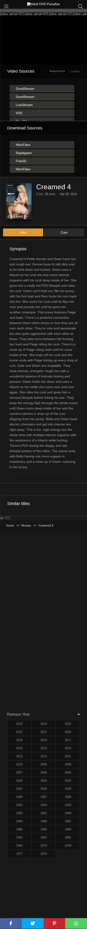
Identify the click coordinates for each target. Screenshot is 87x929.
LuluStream (24, 105)
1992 (19, 813)
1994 (43, 805)
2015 (43, 748)
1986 (19, 829)
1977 (19, 853)
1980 (19, 845)
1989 (19, 821)
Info (23, 232)
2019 (19, 740)
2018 (43, 740)
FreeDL (21, 161)
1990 (68, 813)
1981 (68, 837)
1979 (43, 845)
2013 (19, 756)
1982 (43, 837)
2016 (19, 748)
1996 (68, 797)
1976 (43, 853)
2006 (43, 772)
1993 (68, 805)
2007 (19, 772)
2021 (43, 732)
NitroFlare (22, 145)
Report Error (57, 71)
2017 (68, 740)
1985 (43, 829)
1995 (19, 805)
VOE (19, 113)
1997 (43, 797)
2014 (68, 748)
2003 (43, 780)
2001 (19, 789)
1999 (68, 789)
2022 (19, 732)
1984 (68, 829)
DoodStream (24, 88)
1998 (19, 797)
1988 (43, 821)
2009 (43, 764)
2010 (19, 764)
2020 (68, 732)
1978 (68, 845)
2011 (68, 756)
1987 (68, 821)
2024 (43, 724)
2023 (68, 724)
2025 (19, 724)
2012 (43, 756)
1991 (43, 813)
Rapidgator (23, 153)
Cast (64, 232)
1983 (19, 837)
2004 (19, 780)
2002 (68, 780)
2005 (68, 772)
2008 (68, 764)
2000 (43, 789)
